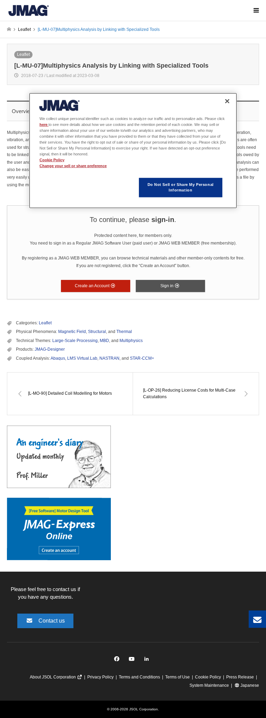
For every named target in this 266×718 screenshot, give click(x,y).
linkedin (148, 660)
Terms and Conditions (139, 677)
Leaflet (23, 54)
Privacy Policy (100, 677)
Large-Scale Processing (75, 340)
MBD (104, 340)
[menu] (255, 10)
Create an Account (92, 285)
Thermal (124, 331)
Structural (97, 331)
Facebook (118, 660)
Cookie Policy (208, 677)
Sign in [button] (167, 285)
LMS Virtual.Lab (82, 358)
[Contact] (257, 619)
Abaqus (58, 358)
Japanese (249, 685)
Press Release (240, 677)
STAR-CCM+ (142, 358)
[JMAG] (28, 10)
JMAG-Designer (50, 349)
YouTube (133, 660)
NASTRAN (109, 358)
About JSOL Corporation (53, 677)
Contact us (51, 621)
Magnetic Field (72, 331)
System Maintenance (209, 685)
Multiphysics (131, 340)
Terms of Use (177, 677)
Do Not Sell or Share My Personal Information (181, 187)
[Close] (227, 101)
